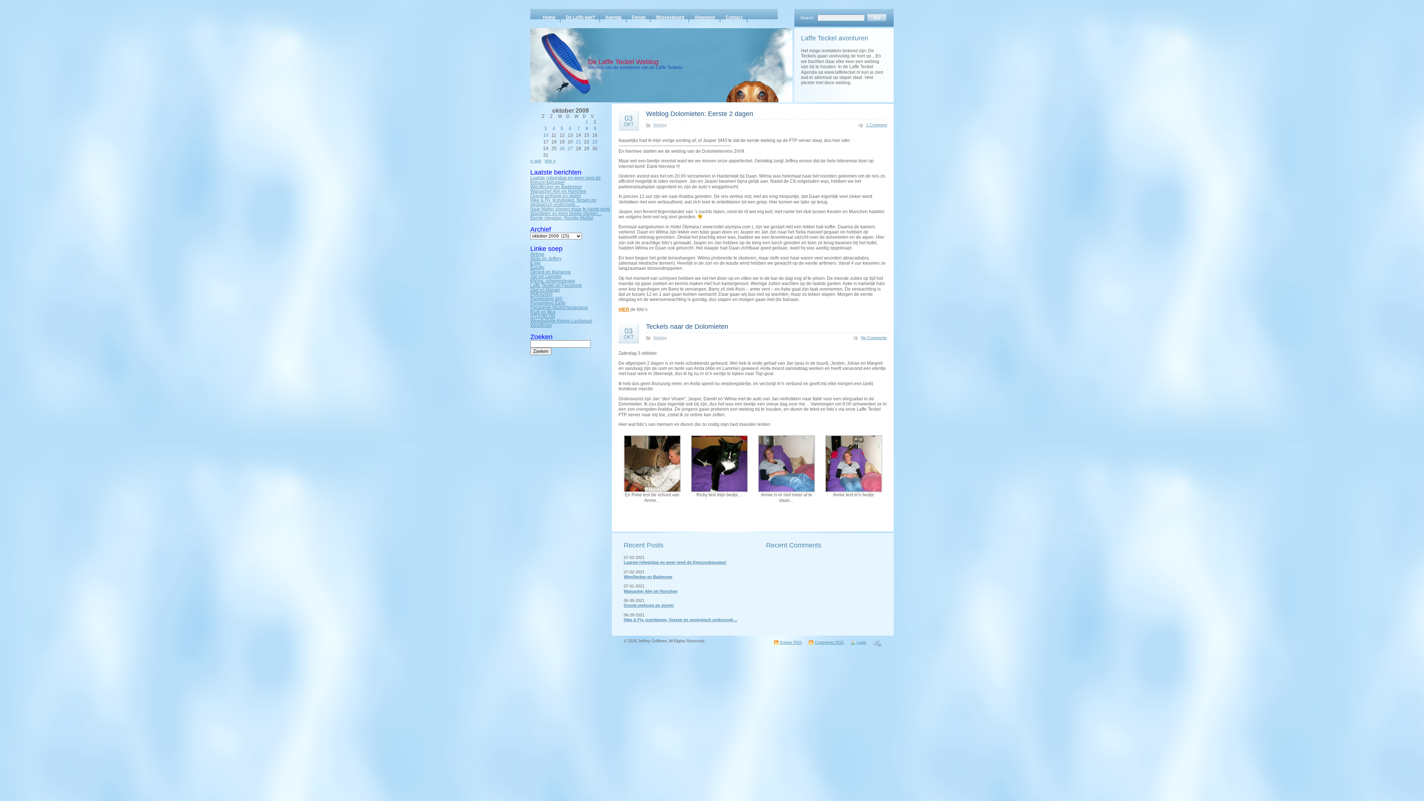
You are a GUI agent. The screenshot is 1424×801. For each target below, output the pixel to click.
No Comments (874, 337)
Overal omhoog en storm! (555, 195)
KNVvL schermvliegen (552, 281)
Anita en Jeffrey (545, 258)
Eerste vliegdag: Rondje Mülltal (561, 218)
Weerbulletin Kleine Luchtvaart (561, 321)
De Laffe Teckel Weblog (623, 62)
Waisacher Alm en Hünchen (558, 191)
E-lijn (535, 263)
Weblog (660, 125)
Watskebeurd (670, 17)
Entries (791, 642)
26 (562, 148)
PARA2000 (541, 294)
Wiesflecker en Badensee (556, 186)
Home (549, 17)
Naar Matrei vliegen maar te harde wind (570, 209)
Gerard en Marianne (550, 272)
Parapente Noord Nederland (559, 307)
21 (578, 142)
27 (570, 148)
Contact (734, 17)
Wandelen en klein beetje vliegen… (566, 213)
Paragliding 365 (546, 298)
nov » (550, 160)
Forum (639, 17)
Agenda (613, 17)
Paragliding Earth (548, 303)
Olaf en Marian (545, 289)
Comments (829, 642)
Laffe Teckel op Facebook (556, 285)
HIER (624, 309)
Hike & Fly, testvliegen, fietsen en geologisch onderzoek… (563, 202)
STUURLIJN (542, 316)
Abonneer (705, 17)
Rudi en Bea (543, 312)
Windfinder (541, 325)
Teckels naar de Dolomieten (687, 326)
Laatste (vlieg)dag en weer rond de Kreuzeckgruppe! (565, 180)
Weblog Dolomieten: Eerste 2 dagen (699, 113)
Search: (807, 18)
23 (594, 142)
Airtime (537, 254)
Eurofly (537, 267)
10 (545, 135)
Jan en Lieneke (545, 276)
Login (861, 642)
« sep (535, 160)
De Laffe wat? (580, 17)
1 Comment (876, 125)
